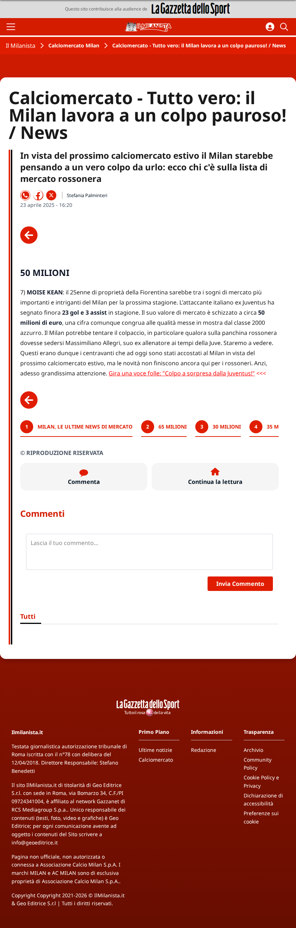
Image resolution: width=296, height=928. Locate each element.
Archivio (253, 749)
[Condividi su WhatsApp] (25, 195)
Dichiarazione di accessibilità (263, 799)
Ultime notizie (155, 749)
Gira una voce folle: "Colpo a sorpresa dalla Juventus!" (182, 373)
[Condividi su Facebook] (38, 195)
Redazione (203, 749)
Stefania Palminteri (87, 195)
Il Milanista (20, 46)
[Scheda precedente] (29, 235)
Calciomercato (156, 759)
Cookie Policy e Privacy (261, 781)
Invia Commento (240, 584)
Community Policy (257, 763)
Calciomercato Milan (73, 45)
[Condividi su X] (51, 195)
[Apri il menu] (11, 27)
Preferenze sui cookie (261, 817)
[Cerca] (285, 27)
